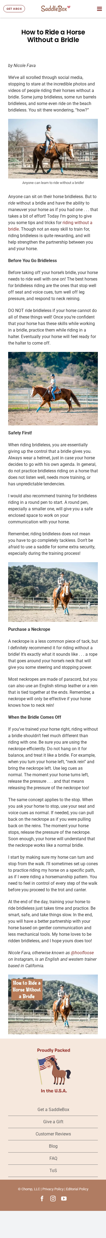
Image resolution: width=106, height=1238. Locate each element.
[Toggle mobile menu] (100, 9)
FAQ (53, 1158)
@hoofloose (82, 952)
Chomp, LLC (30, 1189)
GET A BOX (14, 8)
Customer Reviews (53, 1134)
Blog (53, 1146)
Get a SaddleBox (53, 1109)
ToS (53, 1170)
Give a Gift (53, 1121)
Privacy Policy (53, 1189)
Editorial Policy (77, 1189)
